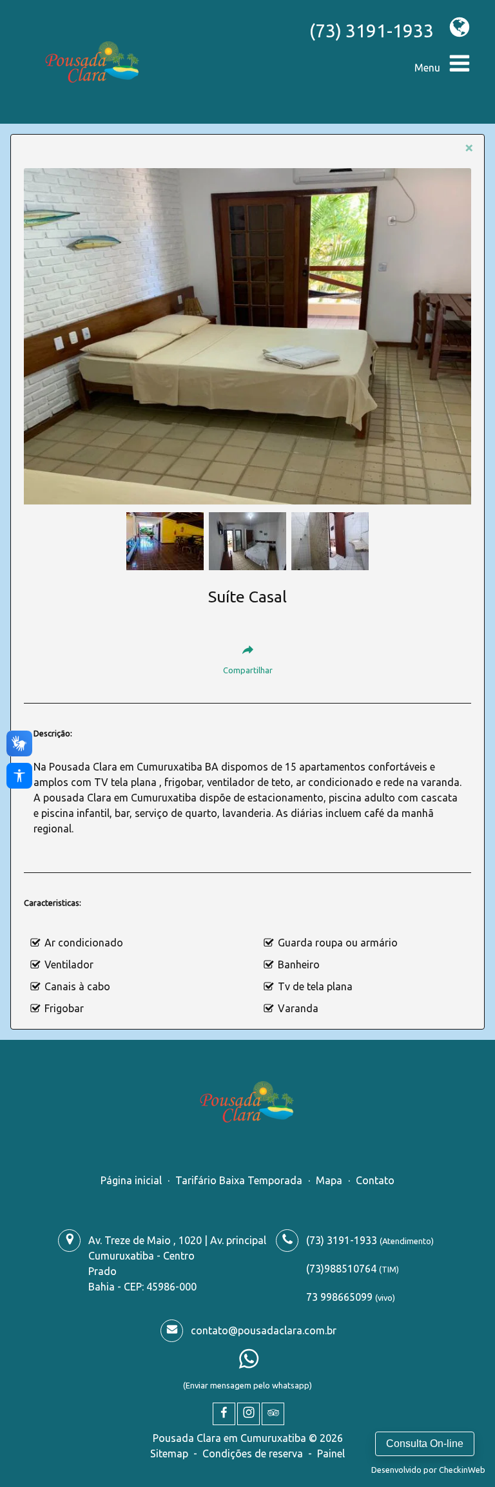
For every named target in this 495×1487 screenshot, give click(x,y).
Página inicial (131, 1180)
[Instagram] (248, 1414)
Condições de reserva (252, 1453)
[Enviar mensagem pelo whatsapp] (248, 1362)
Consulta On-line (424, 1443)
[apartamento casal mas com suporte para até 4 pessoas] (247, 336)
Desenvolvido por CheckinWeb (428, 1469)
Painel (331, 1453)
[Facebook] (224, 1414)
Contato (375, 1180)
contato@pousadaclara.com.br (263, 1330)
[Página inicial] (92, 61)
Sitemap (169, 1453)
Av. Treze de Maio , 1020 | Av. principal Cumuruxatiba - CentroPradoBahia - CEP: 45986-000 (177, 1263)
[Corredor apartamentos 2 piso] (165, 540)
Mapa (329, 1180)
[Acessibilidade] (19, 776)
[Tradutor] (453, 27)
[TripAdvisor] (273, 1414)
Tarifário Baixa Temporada (238, 1180)
